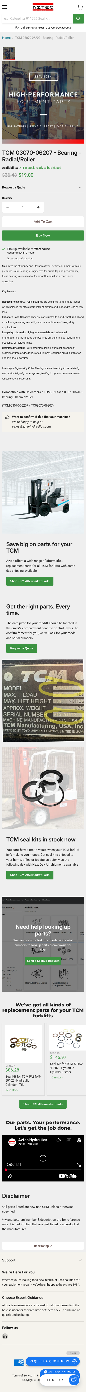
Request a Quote (21, 648)
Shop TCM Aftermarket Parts (29, 581)
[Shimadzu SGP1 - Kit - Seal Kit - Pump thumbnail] (9, 53)
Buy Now (43, 235)
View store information (20, 258)
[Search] (78, 19)
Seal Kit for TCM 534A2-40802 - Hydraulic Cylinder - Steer (66, 1068)
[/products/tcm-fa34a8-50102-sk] (23, 1044)
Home (6, 38)
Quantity (7, 198)
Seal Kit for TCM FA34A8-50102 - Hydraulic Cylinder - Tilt (23, 1081)
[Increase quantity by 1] (38, 207)
